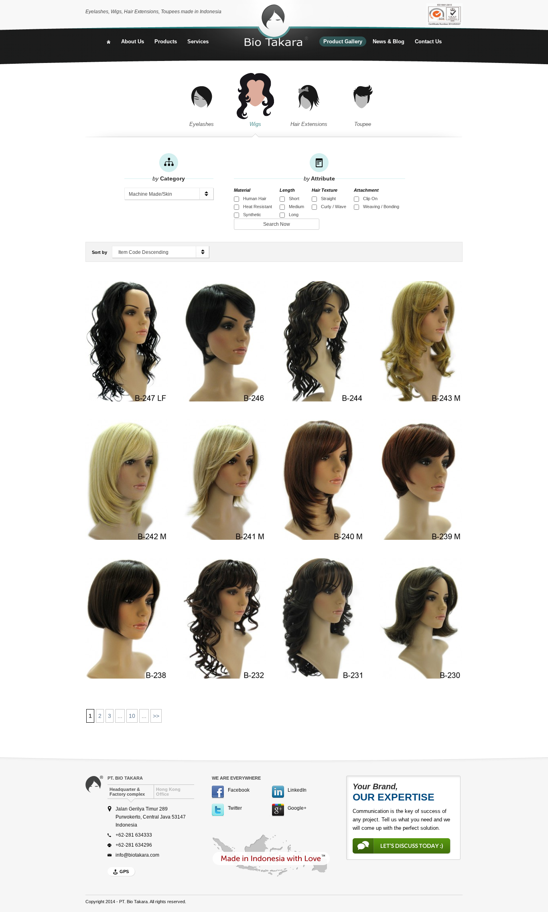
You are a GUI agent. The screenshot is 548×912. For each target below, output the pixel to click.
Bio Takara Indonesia (276, 26)
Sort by (99, 252)
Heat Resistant (257, 206)
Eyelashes (201, 124)
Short (294, 198)
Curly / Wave (333, 206)
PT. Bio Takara (125, 778)
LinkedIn (297, 790)
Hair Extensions (308, 124)
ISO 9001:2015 (444, 14)
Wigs (255, 124)
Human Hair (254, 198)
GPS (124, 871)
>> (156, 716)
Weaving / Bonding (381, 206)
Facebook (239, 790)
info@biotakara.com (137, 855)
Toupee (362, 124)
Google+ (297, 808)
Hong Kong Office (168, 791)
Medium (296, 206)
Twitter (235, 808)
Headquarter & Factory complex (127, 791)
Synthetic (252, 214)
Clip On (370, 198)
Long (293, 214)
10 (132, 716)
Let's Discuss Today (401, 845)
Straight (328, 198)
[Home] (109, 41)
